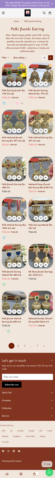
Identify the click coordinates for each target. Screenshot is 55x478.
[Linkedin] (14, 451)
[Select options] (9, 83)
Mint (4, 103)
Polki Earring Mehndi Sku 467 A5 (40, 226)
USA (3, 430)
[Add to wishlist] (14, 83)
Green (4, 284)
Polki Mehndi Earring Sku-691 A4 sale (41, 139)
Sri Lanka (5, 442)
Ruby (4, 331)
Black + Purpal (13, 103)
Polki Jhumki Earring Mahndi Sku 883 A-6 (11, 273)
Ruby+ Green (8, 103)
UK (11, 430)
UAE (40, 430)
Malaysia (5, 436)
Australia (20, 430)
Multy (30, 150)
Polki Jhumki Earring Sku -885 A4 (13, 186)
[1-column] (44, 57)
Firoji (8, 284)
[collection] (21, 474)
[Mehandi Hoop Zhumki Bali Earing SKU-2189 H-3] (41, 169)
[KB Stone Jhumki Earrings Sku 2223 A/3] (41, 256)
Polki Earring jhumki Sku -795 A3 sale (13, 92)
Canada (31, 430)
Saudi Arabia (30, 436)
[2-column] (50, 57)
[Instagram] (8, 451)
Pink (17, 103)
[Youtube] (19, 451)
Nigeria (42, 436)
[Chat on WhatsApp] (49, 472)
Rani (8, 237)
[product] (7, 474)
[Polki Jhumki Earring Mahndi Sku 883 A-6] (14, 256)
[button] (50, 13)
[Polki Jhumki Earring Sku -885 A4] (14, 169)
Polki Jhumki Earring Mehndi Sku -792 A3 (38, 92)
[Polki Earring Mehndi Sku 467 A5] (41, 209)
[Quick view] (19, 83)
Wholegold (30, 237)
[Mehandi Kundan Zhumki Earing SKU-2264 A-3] (41, 303)
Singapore (17, 436)
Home (16, 21)
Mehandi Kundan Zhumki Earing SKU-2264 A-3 (40, 320)
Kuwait (49, 430)
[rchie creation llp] (28, 13)
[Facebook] (3, 451)
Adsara (18, 461)
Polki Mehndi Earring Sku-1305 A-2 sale (14, 226)
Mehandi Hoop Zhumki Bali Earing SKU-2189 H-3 (41, 186)
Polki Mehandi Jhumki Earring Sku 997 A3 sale (13, 139)
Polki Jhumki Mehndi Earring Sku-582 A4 (11, 320)
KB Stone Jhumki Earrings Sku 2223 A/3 (41, 273)
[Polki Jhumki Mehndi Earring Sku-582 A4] (14, 303)
